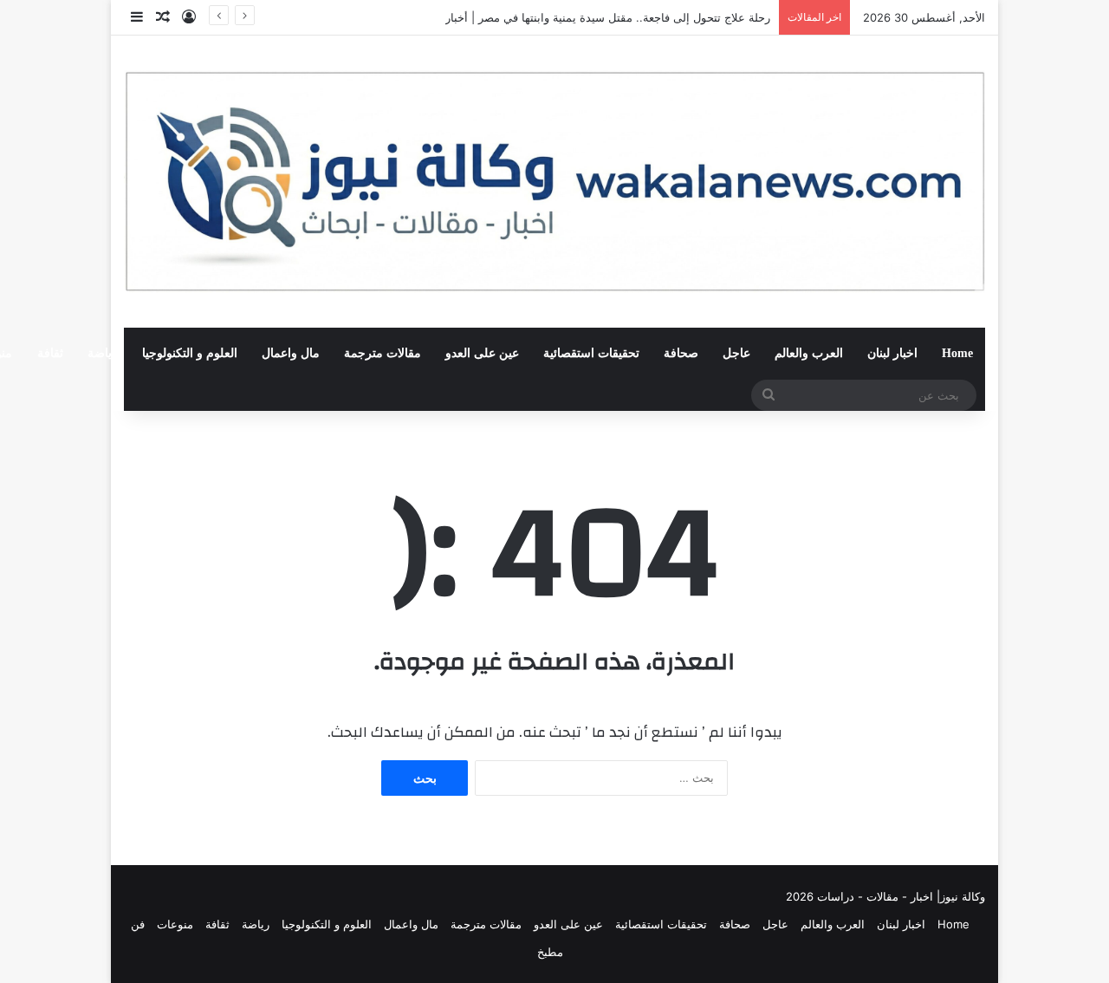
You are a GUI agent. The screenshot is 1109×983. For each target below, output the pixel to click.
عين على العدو (482, 353)
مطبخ (550, 952)
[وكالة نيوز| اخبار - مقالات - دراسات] (554, 181)
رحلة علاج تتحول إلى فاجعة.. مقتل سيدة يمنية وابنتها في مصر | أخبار (607, 17)
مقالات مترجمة (382, 353)
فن (138, 924)
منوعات (175, 924)
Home (957, 353)
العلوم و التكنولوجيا (189, 353)
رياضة (103, 353)
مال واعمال (291, 353)
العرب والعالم (809, 353)
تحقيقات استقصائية (591, 353)
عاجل (736, 353)
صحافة (681, 353)
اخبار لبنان (892, 353)
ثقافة (50, 353)
